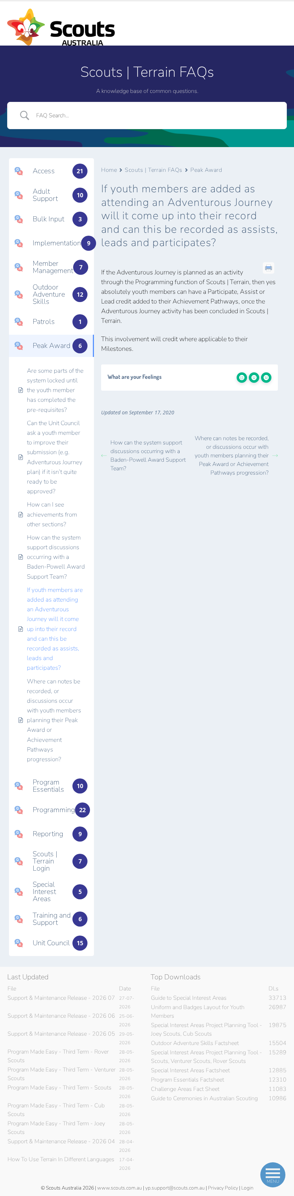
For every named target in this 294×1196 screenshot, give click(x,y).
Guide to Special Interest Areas (189, 998)
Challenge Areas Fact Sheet (185, 1089)
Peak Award (206, 170)
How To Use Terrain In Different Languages (61, 1159)
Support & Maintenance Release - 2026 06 (61, 1016)
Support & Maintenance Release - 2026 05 (61, 1034)
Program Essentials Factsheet (187, 1080)
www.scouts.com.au (119, 1188)
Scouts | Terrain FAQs (153, 170)
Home (109, 170)
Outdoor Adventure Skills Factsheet (195, 1043)
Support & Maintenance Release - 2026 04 (61, 1141)
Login (247, 1188)
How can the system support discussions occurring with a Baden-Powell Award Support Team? (148, 455)
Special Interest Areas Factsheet (190, 1070)
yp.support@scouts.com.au (175, 1188)
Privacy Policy (223, 1188)
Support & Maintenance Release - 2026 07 (61, 998)
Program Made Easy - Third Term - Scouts (60, 1088)
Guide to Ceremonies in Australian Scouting (204, 1098)
